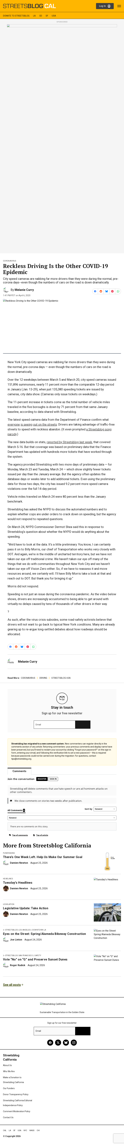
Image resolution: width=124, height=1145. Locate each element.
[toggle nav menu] (119, 6)
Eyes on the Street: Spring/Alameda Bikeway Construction (44, 934)
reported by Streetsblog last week (69, 442)
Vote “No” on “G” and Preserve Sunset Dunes (35, 959)
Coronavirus (9, 261)
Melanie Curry (24, 290)
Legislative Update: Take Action (25, 908)
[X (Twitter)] (58, 1043)
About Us (7, 1065)
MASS (31, 1130)
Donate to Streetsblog (16, 16)
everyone (14, 424)
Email (38, 724)
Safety (37, 955)
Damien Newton (19, 862)
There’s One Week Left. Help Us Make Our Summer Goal (42, 857)
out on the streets (45, 424)
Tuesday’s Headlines (17, 882)
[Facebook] (50, 1043)
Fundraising (9, 853)
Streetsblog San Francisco (19, 955)
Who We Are (9, 1071)
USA (54, 16)
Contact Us (8, 1117)
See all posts (12, 985)
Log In (102, 6)
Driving (43, 678)
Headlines (8, 879)
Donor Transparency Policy (15, 1094)
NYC (25, 1130)
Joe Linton (16, 939)
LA (34, 16)
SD (40, 16)
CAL (4, 1130)
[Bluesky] (66, 1043)
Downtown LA (39, 930)
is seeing (26, 424)
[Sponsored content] (62, 137)
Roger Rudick (17, 965)
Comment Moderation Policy (16, 1111)
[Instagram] (74, 1043)
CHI (38, 1130)
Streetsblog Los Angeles (17, 930)
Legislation (8, 904)
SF (47, 16)
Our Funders (9, 1088)
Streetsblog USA (61, 678)
